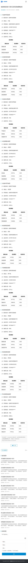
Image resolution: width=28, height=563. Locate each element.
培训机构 (17, 9)
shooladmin (3, 9)
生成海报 (5, 450)
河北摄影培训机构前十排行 (7, 476)
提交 (14, 554)
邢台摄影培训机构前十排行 (7, 513)
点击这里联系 (5, 438)
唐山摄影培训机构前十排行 (7, 485)
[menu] (26, 1)
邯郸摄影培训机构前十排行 (7, 522)
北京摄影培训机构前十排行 (7, 467)
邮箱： (4, 544)
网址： (4, 548)
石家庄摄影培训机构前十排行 (8, 494)
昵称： (4, 541)
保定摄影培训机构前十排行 (7, 503)
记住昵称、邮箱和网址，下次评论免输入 (10, 550)
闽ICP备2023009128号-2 (20, 561)
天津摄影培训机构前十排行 (7, 458)
